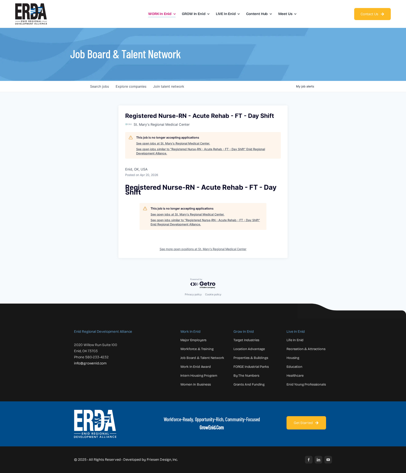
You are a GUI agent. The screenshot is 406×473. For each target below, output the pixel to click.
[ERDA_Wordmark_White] (95, 411)
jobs (99, 86)
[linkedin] (318, 459)
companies (131, 86)
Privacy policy (193, 294)
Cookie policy (213, 294)
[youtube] (328, 459)
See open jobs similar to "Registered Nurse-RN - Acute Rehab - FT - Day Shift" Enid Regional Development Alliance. (200, 151)
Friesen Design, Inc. (162, 459)
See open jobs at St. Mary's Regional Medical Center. (173, 143)
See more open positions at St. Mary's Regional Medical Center (203, 249)
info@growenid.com (90, 363)
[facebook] (309, 459)
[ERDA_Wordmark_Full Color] (31, 5)
